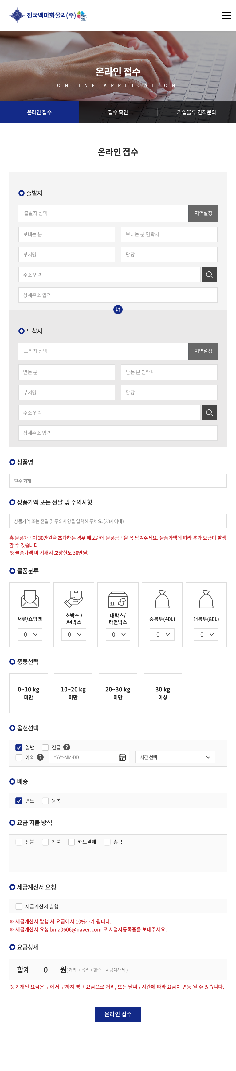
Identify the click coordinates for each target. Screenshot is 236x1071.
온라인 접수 (39, 112)
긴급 (56, 747)
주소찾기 (209, 274)
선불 (29, 842)
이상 (162, 693)
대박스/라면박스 (118, 618)
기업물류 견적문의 (196, 112)
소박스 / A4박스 (73, 618)
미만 (28, 693)
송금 (118, 842)
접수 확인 (118, 112)
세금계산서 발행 (42, 906)
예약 (29, 757)
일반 (29, 747)
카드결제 (87, 842)
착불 (56, 842)
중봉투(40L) (162, 618)
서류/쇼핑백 (29, 618)
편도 (29, 800)
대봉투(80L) (206, 618)
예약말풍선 (66, 747)
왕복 (56, 800)
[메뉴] (226, 15)
